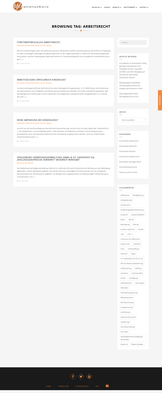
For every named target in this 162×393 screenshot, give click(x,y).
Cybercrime (125, 244)
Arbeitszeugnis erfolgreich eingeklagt (41, 79)
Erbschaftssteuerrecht (128, 167)
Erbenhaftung (133, 249)
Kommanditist (137, 273)
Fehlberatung (126, 268)
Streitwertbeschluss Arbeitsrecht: (39, 42)
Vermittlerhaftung (128, 327)
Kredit (123, 278)
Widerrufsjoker (137, 344)
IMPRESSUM (63, 386)
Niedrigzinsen (126, 283)
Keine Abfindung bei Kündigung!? (37, 120)
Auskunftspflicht (137, 215)
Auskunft (124, 215)
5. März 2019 (24, 141)
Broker (141, 229)
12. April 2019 (24, 63)
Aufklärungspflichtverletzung (132, 210)
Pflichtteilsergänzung (129, 293)
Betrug (136, 224)
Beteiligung (125, 224)
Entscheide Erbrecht (127, 151)
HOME (48, 386)
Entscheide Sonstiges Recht (130, 162)
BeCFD (131, 219)
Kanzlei (107, 7)
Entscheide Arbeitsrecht (25, 45)
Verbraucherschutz (128, 317)
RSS (97, 386)
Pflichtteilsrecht (127, 297)
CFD (122, 234)
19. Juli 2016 (23, 181)
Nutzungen (139, 283)
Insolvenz (124, 273)
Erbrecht (124, 254)
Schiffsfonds (125, 312)
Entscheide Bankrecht (128, 146)
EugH (133, 254)
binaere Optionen (128, 229)
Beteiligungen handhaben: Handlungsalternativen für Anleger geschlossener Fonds (131, 86)
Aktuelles (96, 7)
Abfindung (125, 195)
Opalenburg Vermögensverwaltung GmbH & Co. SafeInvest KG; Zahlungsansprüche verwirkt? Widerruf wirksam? (56, 158)
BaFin (123, 219)
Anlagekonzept (126, 200)
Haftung (138, 268)
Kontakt (143, 7)
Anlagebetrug (138, 195)
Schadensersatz (127, 307)
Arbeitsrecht (125, 205)
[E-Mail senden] (107, 386)
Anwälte (116, 7)
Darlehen (137, 244)
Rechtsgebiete (130, 7)
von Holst (124, 332)
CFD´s (129, 234)
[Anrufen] (116, 386)
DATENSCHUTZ (82, 386)
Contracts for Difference (130, 239)
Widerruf (124, 344)
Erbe (122, 249)
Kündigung (133, 278)
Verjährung (125, 322)
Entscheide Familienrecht (129, 156)
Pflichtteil (124, 288)
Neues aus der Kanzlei (43, 45)
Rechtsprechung (127, 302)
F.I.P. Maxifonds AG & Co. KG (132, 258)
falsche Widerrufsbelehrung (132, 263)
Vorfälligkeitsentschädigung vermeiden (132, 338)
